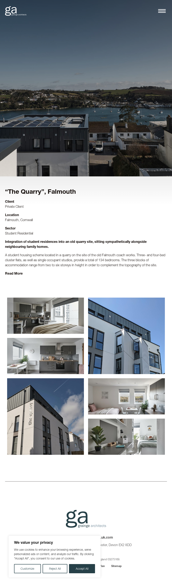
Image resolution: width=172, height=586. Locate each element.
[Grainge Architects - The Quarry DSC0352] (126, 437)
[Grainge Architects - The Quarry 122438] (126, 336)
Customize (27, 569)
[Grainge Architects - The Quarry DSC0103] (45, 416)
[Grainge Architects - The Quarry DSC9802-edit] (45, 356)
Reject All (55, 569)
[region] (54, 557)
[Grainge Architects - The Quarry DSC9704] (45, 316)
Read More (14, 273)
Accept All (82, 569)
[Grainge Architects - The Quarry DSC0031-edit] (126, 396)
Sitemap (116, 566)
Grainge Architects (15, 11)
